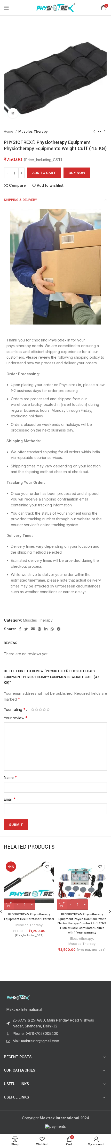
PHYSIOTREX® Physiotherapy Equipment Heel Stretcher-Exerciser (29, 916)
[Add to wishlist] (47, 866)
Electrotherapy (81, 938)
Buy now (77, 173)
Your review (16, 717)
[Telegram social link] (58, 629)
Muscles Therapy (33, 131)
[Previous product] (94, 131)
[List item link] (55, 1033)
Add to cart (44, 173)
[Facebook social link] (20, 629)
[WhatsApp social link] (52, 629)
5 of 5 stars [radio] (48, 709)
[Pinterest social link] (39, 629)
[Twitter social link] (26, 629)
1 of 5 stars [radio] (33, 709)
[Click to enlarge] (13, 113)
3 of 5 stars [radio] (40, 709)
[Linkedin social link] (46, 629)
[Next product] (104, 131)
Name (10, 777)
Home (9, 131)
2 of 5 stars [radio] (36, 709)
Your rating (15, 709)
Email (10, 799)
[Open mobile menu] (6, 8)
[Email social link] (32, 629)
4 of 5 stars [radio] (44, 709)
